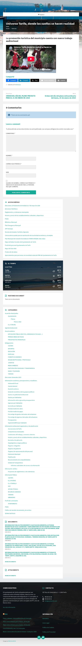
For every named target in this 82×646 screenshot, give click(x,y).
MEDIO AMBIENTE (13, 365)
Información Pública (11, 475)
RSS (6, 614)
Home (8, 28)
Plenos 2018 (17, 322)
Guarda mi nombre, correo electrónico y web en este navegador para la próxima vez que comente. (20, 184)
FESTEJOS (11, 354)
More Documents (10, 561)
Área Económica (10, 331)
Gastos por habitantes (14, 397)
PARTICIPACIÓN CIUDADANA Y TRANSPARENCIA (21, 368)
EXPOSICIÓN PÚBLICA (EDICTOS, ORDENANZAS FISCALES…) (25, 334)
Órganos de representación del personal (20, 451)
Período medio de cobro (15, 409)
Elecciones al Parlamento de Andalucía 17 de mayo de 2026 (22, 205)
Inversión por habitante (15, 406)
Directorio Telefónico (11, 209)
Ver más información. (9, 607)
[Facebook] (39, 637)
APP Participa (9, 229)
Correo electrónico (14, 164)
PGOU (6, 219)
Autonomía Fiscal (13, 383)
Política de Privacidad (48, 632)
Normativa (45, 618)
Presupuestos (12, 420)
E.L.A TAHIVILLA (12, 483)
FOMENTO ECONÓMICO (15, 357)
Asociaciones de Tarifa (15, 429)
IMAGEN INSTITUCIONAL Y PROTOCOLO (19, 360)
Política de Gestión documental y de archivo (18, 510)
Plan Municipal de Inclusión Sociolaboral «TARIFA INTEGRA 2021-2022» (25, 239)
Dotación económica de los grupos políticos (21, 392)
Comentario (10, 133)
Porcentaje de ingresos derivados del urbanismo (22, 417)
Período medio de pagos (15, 411)
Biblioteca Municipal (11, 222)
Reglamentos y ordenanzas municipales (17, 212)
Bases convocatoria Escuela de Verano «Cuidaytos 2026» (20, 632)
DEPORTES (11, 349)
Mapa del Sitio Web (10, 248)
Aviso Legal (45, 623)
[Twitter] (43, 637)
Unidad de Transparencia (15, 463)
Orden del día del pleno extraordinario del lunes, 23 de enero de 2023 (60, 97)
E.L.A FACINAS (12, 480)
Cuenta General (12, 386)
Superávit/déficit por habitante (17, 423)
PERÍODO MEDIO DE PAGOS (16, 337)
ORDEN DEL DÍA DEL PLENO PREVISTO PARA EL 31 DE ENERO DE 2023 (20, 97)
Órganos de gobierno (14, 449)
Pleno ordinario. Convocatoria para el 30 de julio (17, 618)
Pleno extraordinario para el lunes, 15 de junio (16, 625)
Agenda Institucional (11, 328)
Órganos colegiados (14, 446)
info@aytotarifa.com (51, 601)
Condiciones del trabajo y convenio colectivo (21, 434)
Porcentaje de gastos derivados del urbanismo (22, 414)
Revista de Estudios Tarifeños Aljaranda (17, 232)
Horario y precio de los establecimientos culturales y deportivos (24, 215)
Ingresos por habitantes (15, 403)
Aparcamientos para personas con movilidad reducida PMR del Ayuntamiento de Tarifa (30, 255)
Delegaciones (9, 343)
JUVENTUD (11, 363)
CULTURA (10, 346)
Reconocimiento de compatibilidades (19, 460)
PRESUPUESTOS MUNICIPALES (16, 340)
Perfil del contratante (11, 501)
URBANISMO (11, 497)
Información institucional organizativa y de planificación (21, 426)
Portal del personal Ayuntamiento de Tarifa (17, 245)
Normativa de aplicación (15, 440)
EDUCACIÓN (11, 351)
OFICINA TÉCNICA (13, 489)
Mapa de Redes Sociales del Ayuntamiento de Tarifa (20, 242)
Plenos (13, 319)
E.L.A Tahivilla (12, 324)
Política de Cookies (48, 627)
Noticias (14, 28)
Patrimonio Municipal (14, 454)
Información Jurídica (11, 469)
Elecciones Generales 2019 (13, 377)
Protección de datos (11, 252)
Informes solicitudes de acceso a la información (25, 465)
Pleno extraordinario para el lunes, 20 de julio (16, 622)
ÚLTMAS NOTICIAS (10, 513)
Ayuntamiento (12, 316)
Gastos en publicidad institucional (18, 395)
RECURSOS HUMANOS (14, 492)
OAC (9, 486)
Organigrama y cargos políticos (17, 443)
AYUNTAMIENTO (12, 504)
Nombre (9, 155)
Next (74, 93)
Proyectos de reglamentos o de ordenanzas (21, 471)
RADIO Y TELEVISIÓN (14, 371)
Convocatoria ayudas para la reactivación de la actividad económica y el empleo (29, 235)
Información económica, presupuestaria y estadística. (21, 380)
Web (7, 172)
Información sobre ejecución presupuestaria (21, 400)
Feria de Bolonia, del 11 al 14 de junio (14, 628)
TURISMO (10, 374)
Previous (9, 93)
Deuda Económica (13, 389)
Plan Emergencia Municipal (13, 225)
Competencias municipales (16, 432)
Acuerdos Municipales (11, 313)
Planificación (12, 457)
